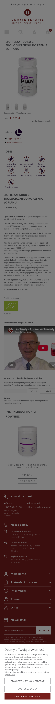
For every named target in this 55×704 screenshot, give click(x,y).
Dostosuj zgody (28, 689)
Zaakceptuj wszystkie (27, 696)
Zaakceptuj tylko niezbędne (28, 681)
